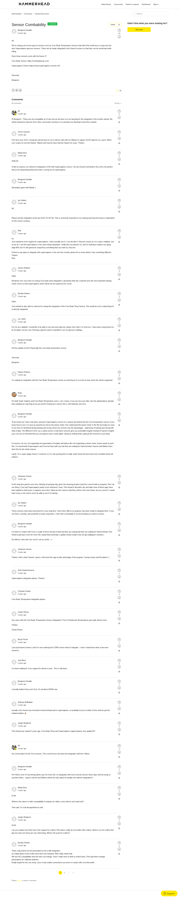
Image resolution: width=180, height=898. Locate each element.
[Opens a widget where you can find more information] (169, 894)
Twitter (16, 90)
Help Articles (106, 4)
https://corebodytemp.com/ (38, 61)
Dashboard (146, 4)
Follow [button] (113, 25)
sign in (19, 880)
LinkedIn (20, 90)
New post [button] (139, 30)
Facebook (13, 90)
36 (120, 91)
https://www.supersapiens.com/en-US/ (44, 66)
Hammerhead (16, 14)
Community (118, 4)
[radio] (119, 30)
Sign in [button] (156, 4)
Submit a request (132, 4)
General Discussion (42, 14)
